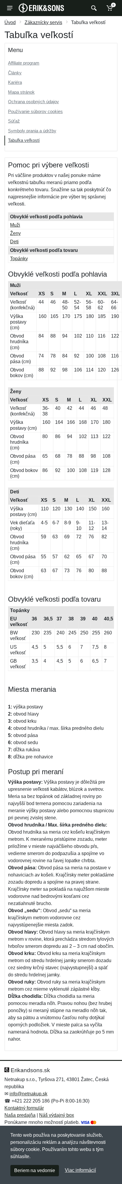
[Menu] (9, 8)
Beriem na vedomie (34, 1170)
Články (15, 72)
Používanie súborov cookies (35, 111)
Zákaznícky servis (43, 22)
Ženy (15, 233)
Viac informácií (80, 1170)
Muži (15, 225)
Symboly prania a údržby (32, 130)
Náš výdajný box (56, 1115)
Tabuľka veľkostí (24, 140)
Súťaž (14, 120)
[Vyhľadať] (93, 8)
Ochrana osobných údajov (33, 101)
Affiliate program (23, 62)
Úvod (10, 22)
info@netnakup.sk (28, 1093)
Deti (14, 241)
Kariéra (15, 82)
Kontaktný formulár (24, 1108)
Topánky (19, 258)
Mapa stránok (21, 92)
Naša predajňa (20, 1115)
